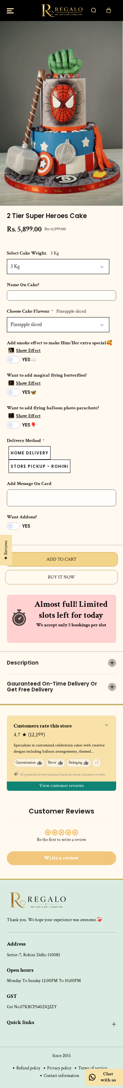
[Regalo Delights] (61, 10)
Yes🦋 (29, 392)
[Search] (93, 10)
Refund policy (28, 1068)
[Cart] (108, 10)
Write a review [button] (61, 858)
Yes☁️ (29, 359)
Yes (26, 526)
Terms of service (92, 1068)
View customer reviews (61, 786)
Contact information (61, 1076)
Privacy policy (59, 1068)
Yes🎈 (29, 424)
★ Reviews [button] (6, 550)
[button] (10, 10)
